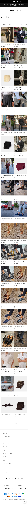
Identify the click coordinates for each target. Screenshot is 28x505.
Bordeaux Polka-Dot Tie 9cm (20, 175)
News (4, 460)
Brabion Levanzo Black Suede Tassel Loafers (19, 261)
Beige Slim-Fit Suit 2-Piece (19, 87)
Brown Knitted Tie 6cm (20, 414)
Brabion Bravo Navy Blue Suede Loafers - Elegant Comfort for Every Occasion (20, 218)
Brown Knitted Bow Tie (7, 414)
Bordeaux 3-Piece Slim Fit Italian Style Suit (7, 175)
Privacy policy (6, 501)
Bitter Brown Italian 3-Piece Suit (6, 132)
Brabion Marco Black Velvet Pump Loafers (6, 348)
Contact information (22, 501)
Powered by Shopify (14, 499)
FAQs (4, 450)
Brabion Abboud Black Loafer (6, 197)
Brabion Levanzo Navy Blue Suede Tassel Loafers (7, 326)
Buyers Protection (7, 453)
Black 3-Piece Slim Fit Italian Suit (19, 132)
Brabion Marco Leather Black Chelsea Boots (19, 348)
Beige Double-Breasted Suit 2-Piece (20, 65)
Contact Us (5, 446)
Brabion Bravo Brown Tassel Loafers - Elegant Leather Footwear (7, 218)
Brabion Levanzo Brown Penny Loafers (20, 283)
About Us (5, 433)
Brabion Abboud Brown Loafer (20, 197)
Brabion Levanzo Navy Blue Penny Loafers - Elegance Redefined (19, 305)
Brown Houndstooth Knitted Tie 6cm (19, 393)
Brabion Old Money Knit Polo (7, 369)
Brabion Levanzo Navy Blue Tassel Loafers (19, 326)
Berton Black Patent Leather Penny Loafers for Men (20, 109)
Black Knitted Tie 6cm (6, 153)
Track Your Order (7, 463)
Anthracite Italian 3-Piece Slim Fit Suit (7, 44)
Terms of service (13, 501)
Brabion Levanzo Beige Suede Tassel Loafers (19, 240)
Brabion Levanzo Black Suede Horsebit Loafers (6, 261)
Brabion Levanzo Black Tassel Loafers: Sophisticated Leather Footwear (6, 283)
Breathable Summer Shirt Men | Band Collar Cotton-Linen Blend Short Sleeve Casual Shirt (20, 369)
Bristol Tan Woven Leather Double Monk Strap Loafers (6, 393)
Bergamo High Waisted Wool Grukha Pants (6, 109)
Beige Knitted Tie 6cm (6, 87)
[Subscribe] (21, 473)
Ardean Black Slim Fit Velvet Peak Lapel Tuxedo (20, 44)
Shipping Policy (6, 436)
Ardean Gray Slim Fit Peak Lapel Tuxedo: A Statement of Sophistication (6, 65)
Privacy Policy (6, 440)
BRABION (8, 499)
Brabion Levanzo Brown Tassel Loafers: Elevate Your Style (7, 305)
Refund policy (21, 499)
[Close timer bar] (26, 1)
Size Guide (5, 456)
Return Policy (6, 443)
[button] (3, 10)
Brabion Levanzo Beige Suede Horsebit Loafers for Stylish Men (6, 240)
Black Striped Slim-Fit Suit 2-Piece (19, 153)
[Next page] (24, 423)
